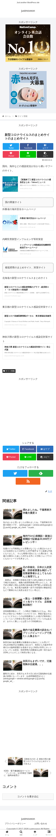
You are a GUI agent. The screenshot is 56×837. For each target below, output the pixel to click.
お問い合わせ (40, 823)
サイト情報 (10, 371)
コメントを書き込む (28, 796)
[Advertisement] (28, 409)
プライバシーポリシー (15, 823)
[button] (50, 474)
